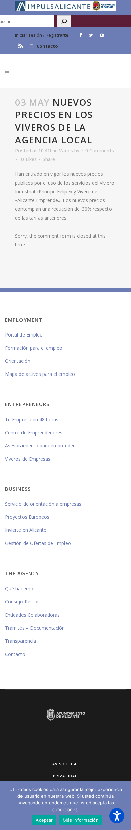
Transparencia (20, 641)
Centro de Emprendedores (33, 432)
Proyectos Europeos (27, 517)
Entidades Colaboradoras (32, 614)
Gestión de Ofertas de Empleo (38, 543)
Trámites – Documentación (35, 628)
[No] (122, 805)
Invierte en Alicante (25, 530)
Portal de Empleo (24, 334)
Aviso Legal (65, 763)
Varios (66, 150)
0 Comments (99, 150)
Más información (81, 820)
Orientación (17, 361)
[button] (116, 815)
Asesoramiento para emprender (40, 445)
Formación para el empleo (33, 348)
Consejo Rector (22, 601)
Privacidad (65, 775)
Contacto (47, 46)
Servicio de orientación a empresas (43, 504)
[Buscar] (64, 21)
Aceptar (44, 820)
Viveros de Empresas (27, 459)
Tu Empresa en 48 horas (31, 419)
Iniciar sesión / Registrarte (41, 35)
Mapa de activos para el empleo (40, 374)
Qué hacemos (20, 588)
